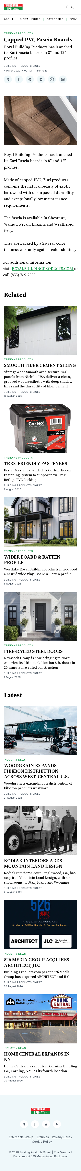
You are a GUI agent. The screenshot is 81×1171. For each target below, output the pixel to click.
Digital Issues (30, 19)
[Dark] (67, 7)
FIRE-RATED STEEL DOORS (33, 651)
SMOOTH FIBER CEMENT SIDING (40, 365)
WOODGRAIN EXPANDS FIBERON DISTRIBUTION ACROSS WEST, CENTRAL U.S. (36, 771)
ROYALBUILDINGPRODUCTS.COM (43, 268)
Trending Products (18, 33)
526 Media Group (21, 1137)
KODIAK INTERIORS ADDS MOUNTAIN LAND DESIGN (33, 863)
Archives (43, 1137)
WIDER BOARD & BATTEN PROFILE (32, 560)
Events (74, 19)
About (9, 19)
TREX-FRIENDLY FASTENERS (35, 464)
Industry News (15, 759)
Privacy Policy (62, 1137)
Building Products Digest (23, 65)
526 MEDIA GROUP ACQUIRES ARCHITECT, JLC (36, 962)
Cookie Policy (42, 1141)
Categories (54, 19)
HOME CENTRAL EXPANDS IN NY (37, 1057)
